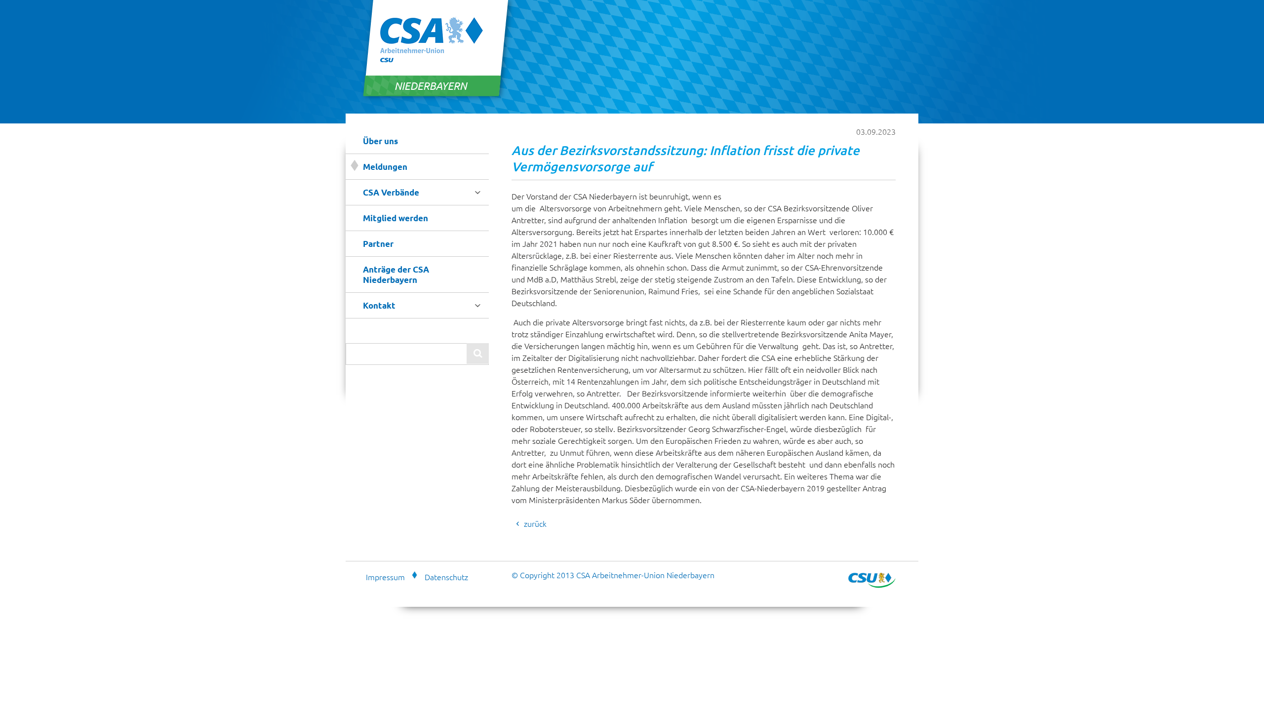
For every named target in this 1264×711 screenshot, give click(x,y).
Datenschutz (446, 576)
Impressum (385, 576)
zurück (535, 523)
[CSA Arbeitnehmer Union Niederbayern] (437, 99)
